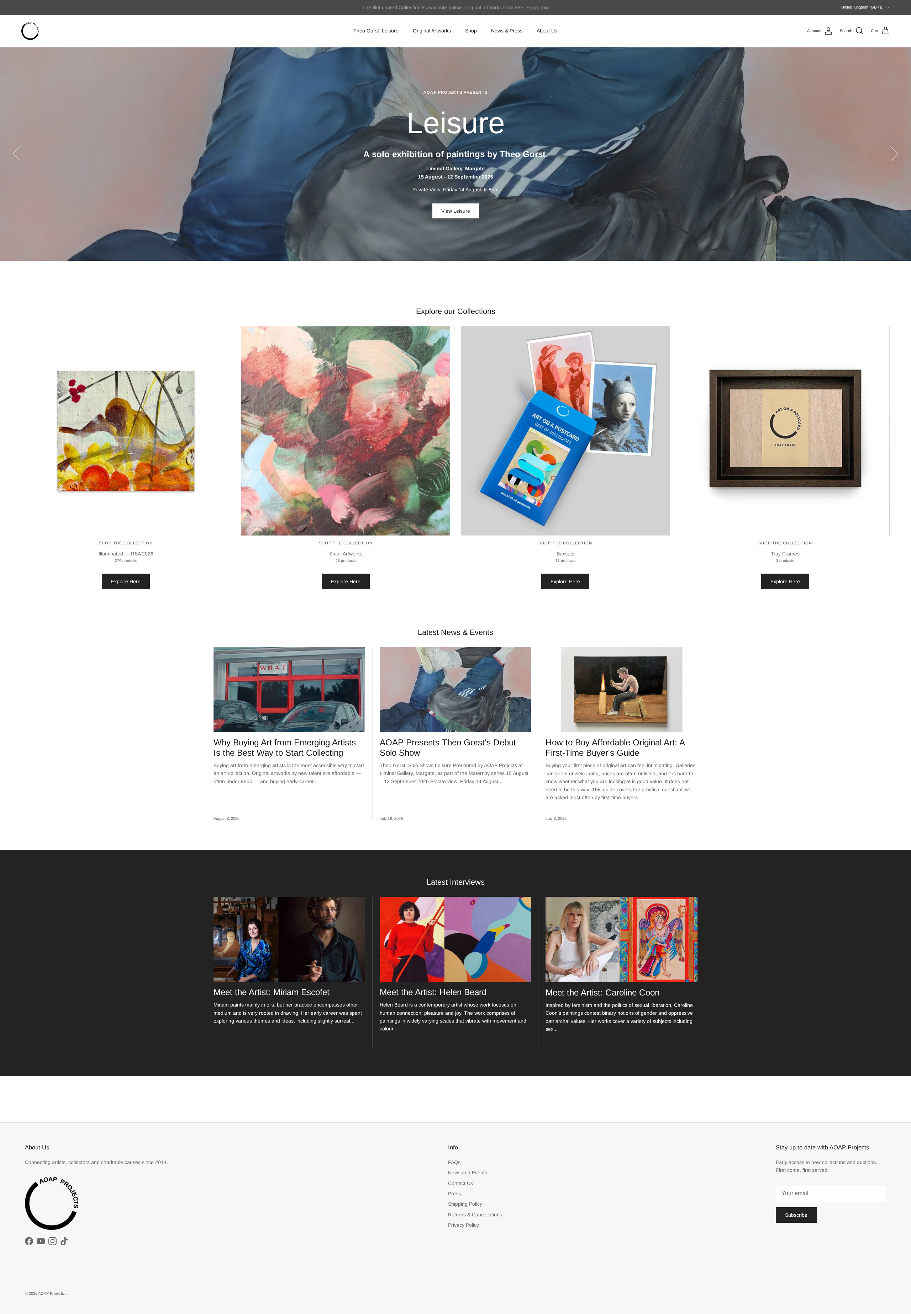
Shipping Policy (465, 1204)
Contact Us (460, 1183)
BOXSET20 (526, 7)
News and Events (467, 1172)
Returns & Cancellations (475, 1214)
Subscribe (796, 1215)
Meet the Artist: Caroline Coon (602, 992)
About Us (547, 30)
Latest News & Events (455, 632)
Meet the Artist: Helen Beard (433, 992)
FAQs (454, 1162)
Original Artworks (432, 30)
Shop (471, 30)
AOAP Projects (51, 1293)
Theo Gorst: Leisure (376, 30)
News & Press (506, 30)
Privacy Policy (463, 1225)
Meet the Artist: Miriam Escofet (272, 992)
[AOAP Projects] (30, 31)
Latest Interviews (456, 882)
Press (454, 1193)
